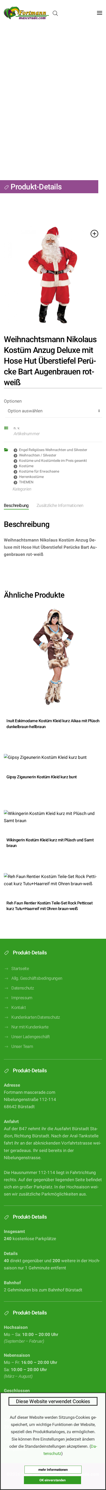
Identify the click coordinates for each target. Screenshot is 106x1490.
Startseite (20, 968)
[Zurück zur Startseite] (26, 13)
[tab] (56, 506)
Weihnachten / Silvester (37, 455)
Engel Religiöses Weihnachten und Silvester (53, 450)
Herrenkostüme (31, 477)
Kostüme (26, 466)
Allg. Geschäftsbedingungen (36, 978)
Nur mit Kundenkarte (30, 1027)
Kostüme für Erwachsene (39, 471)
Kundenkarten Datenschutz (35, 1017)
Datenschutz (22, 988)
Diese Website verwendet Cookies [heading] (53, 1401)
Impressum (21, 997)
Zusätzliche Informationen (60, 505)
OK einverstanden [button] (52, 1480)
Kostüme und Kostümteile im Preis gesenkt (53, 460)
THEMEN (26, 482)
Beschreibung (16, 505)
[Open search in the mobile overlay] (55, 13)
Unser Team (22, 1046)
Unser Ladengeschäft (30, 1036)
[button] (99, 13)
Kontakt (18, 1007)
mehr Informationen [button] (53, 1470)
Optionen (13, 401)
